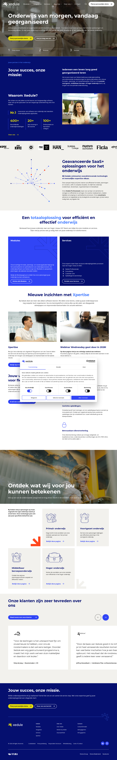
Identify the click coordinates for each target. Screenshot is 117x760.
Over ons (11, 135)
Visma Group (84, 754)
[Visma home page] (13, 754)
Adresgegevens (82, 729)
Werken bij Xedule (62, 729)
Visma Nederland (95, 754)
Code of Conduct (78, 743)
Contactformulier (82, 726)
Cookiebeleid (31, 743)
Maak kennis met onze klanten (21, 617)
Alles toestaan (83, 398)
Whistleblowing (67, 743)
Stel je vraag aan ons (41, 38)
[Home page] (11, 4)
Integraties (37, 4)
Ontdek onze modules (17, 38)
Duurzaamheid (61, 732)
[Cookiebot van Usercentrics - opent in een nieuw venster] (87, 361)
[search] (86, 4)
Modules (38, 726)
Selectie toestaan (58, 398)
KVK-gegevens (81, 732)
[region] (58, 654)
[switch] (48, 390)
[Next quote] (105, 617)
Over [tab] (84, 367)
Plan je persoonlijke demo (100, 4)
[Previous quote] (98, 617)
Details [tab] (58, 367)
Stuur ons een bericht (44, 706)
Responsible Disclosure (54, 743)
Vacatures (106, 754)
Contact (77, 4)
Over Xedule (60, 726)
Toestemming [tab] (32, 367)
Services (38, 732)
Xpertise (38, 735)
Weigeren (34, 398)
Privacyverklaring (42, 743)
